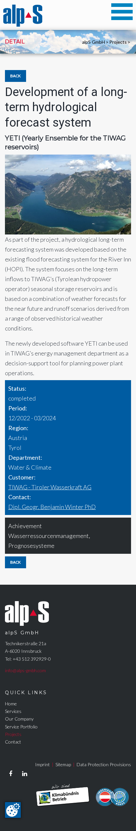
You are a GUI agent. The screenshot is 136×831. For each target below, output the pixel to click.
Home (11, 703)
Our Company (19, 718)
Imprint (42, 764)
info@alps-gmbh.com (25, 670)
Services (13, 711)
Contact (13, 742)
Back (15, 75)
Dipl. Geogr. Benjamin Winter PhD (52, 506)
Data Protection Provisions (104, 764)
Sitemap (63, 764)
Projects (118, 42)
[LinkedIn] (24, 773)
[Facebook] (10, 773)
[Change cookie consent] (13, 810)
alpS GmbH (93, 42)
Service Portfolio (21, 726)
